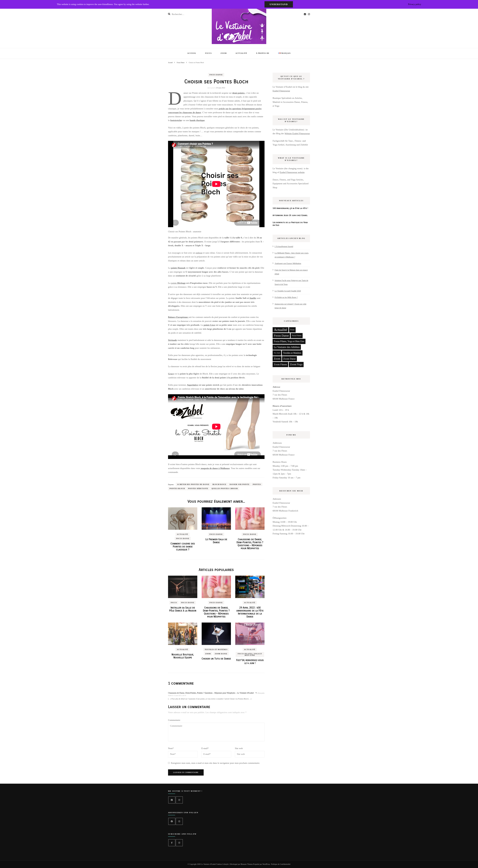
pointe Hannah (178, 268)
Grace (171, 373)
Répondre (261, 693)
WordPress (266, 864)
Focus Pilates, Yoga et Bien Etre (250, 654)
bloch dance (219, 484)
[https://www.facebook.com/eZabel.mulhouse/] (171, 799)
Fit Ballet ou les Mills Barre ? (286, 297)
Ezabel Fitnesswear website (292, 172)
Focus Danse (216, 75)
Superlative (192, 385)
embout (199, 253)
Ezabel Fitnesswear (281, 91)
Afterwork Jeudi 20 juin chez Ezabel (290, 215)
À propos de (262, 53)
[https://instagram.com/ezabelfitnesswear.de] (179, 821)
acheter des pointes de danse (193, 484)
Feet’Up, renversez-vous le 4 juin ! (250, 662)
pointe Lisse (209, 325)
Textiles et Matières (216, 649)
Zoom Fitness (280, 364)
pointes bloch (177, 488)
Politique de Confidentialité (280, 864)
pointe (178, 283)
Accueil (191, 53)
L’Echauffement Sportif (284, 246)
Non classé (277, 353)
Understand (279, 4)
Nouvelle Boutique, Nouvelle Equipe (183, 656)
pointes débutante (198, 488)
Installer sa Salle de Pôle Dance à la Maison (182, 609)
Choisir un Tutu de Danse (216, 658)
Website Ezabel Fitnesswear (297, 133)
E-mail (205, 748)
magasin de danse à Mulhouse (215, 468)
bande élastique (197, 120)
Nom (171, 748)
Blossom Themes (247, 864)
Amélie (252, 298)
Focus (208, 53)
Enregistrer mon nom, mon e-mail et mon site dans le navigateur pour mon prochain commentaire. (215, 763)
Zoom (224, 53)
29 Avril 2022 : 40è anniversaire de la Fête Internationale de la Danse (250, 612)
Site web (239, 748)
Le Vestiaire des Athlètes (287, 347)
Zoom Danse (221, 654)
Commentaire (174, 720)
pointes (257, 484)
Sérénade (172, 340)
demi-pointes (238, 93)
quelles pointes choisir (225, 488)
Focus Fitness (296, 336)
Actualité (241, 53)
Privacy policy (414, 4)
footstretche (176, 120)
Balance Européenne (178, 317)
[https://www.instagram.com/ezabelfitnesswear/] (179, 799)
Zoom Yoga (296, 364)
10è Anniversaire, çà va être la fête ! (290, 208)
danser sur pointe (239, 484)
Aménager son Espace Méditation (288, 263)
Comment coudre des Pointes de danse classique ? (183, 546)
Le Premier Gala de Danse (216, 541)
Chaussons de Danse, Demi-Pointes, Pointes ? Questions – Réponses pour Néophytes (250, 544)
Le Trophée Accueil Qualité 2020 (288, 291)
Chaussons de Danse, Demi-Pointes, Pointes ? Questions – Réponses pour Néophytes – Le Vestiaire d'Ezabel (211, 693)
